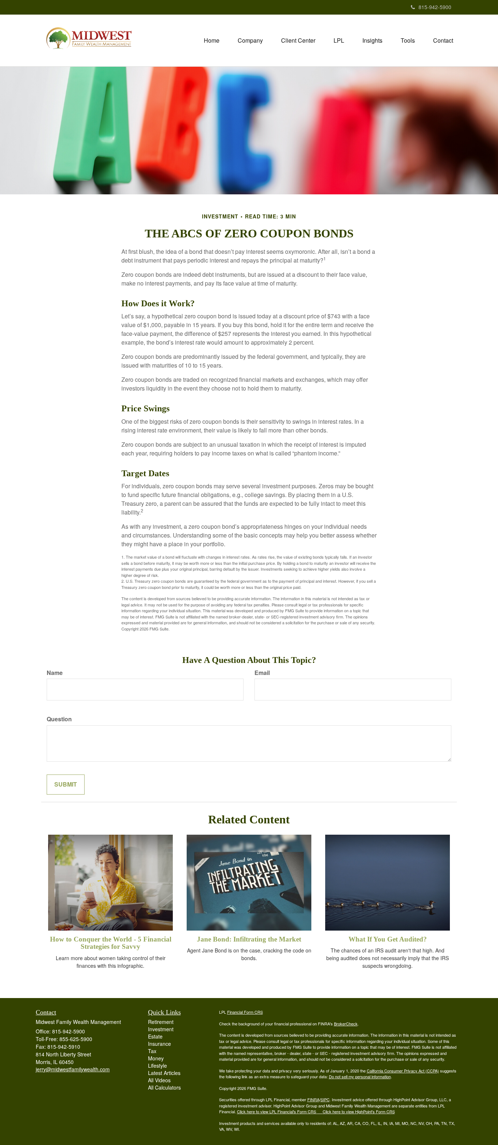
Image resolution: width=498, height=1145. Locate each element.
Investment (161, 1029)
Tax (152, 1051)
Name (55, 673)
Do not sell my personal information (360, 1076)
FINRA (313, 1099)
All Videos (159, 1080)
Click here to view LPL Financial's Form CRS (277, 1111)
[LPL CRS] (320, 1111)
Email (262, 673)
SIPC (325, 1099)
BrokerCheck (346, 1023)
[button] (250, 40)
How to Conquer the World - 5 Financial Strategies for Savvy (110, 943)
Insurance (159, 1043)
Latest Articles (164, 1072)
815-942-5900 (435, 7)
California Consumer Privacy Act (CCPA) (403, 1071)
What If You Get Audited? (388, 939)
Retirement (161, 1021)
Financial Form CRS (245, 1012)
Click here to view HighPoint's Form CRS (359, 1111)
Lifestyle (157, 1065)
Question (59, 719)
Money (156, 1058)
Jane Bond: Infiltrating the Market (249, 939)
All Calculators (164, 1087)
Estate (155, 1036)
